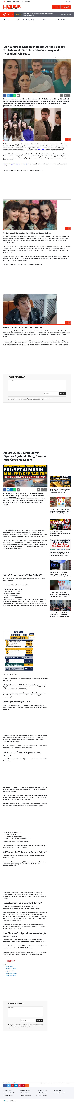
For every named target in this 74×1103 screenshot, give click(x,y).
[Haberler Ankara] (12, 7)
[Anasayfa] (4, 1)
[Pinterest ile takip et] (23, 1085)
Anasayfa (7, 19)
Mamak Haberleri (9, 1095)
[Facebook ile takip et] (5, 1085)
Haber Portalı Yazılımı (11, 1100)
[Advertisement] (37, 33)
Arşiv (22, 1)
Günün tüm (66, 14)
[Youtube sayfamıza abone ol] (12, 1085)
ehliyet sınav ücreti (10, 971)
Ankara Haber (8, 1090)
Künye (48, 1083)
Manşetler (9, 1)
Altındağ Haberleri (58, 1090)
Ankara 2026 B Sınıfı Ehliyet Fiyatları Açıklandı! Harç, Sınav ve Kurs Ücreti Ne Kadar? (37, 14)
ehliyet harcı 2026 (10, 970)
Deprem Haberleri (42, 1095)
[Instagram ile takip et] (19, 1085)
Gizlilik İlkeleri (60, 1083)
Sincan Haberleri (25, 1092)
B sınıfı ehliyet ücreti (11, 975)
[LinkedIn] (11, 95)
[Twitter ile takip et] (9, 1085)
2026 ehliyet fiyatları (11, 968)
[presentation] (8, 14)
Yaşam (13, 19)
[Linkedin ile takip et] (16, 1085)
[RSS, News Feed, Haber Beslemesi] (27, 1085)
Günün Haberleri (16, 1)
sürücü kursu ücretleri (11, 973)
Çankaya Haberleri (25, 1090)
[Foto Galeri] (70, 1)
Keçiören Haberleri (42, 1090)
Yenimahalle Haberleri (59, 1092)
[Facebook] (4, 95)
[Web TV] (66, 1)
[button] (61, 95)
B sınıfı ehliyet (9, 966)
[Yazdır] (18, 95)
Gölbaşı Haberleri (42, 1092)
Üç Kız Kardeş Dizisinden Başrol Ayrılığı (15, 164)
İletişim (53, 1083)
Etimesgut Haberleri (10, 1092)
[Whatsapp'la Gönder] (14, 95)
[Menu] (54, 7)
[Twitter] (8, 95)
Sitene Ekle (27, 1)
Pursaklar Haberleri (26, 1095)
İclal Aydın (41, 149)
